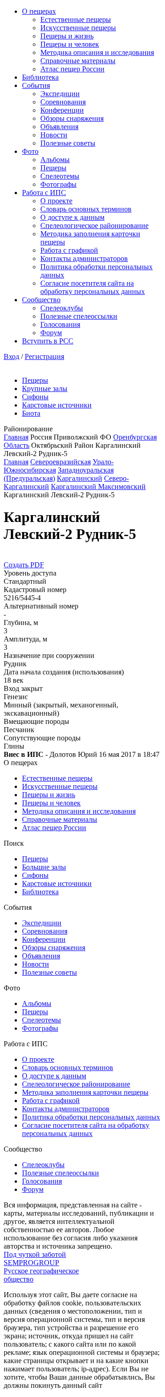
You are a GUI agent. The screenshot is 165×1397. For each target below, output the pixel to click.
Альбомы (55, 159)
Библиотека (40, 77)
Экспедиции (60, 94)
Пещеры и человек (69, 44)
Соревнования (63, 102)
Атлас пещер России (72, 69)
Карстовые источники (57, 405)
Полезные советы (67, 143)
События (36, 85)
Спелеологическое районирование (94, 225)
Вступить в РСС (47, 341)
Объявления (59, 126)
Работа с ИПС (44, 192)
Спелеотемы (59, 176)
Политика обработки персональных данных (91, 1117)
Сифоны (35, 397)
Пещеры (53, 168)
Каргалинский (79, 478)
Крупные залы (44, 388)
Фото (30, 151)
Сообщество (41, 300)
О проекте (56, 201)
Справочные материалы (78, 61)
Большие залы (44, 867)
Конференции (62, 110)
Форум (51, 333)
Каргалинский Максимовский (98, 486)
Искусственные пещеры (78, 28)
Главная (16, 437)
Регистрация (44, 356)
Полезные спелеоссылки (78, 316)
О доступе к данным (72, 217)
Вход (11, 356)
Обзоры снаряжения (72, 118)
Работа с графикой (69, 250)
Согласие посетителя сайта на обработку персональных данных (92, 287)
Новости (53, 135)
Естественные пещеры (75, 19)
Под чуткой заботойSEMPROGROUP (35, 1258)
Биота (31, 413)
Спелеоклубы (61, 308)
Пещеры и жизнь (67, 36)
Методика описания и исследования (97, 52)
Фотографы (58, 184)
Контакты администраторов (84, 258)
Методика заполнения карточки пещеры (85, 1092)
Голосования (60, 324)
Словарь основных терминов (86, 209)
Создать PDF (24, 565)
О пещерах (39, 11)
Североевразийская (60, 462)
